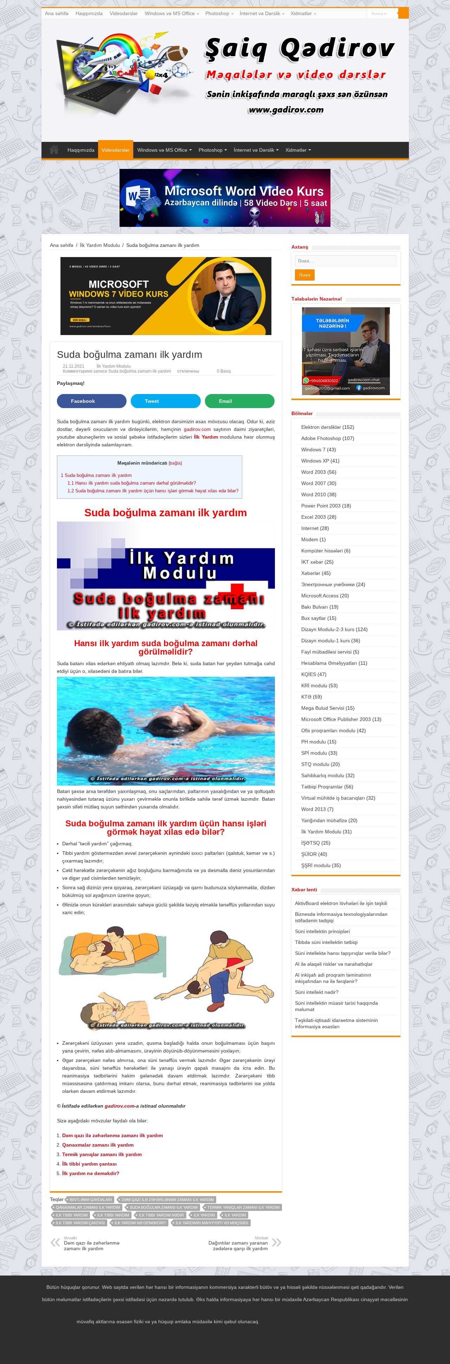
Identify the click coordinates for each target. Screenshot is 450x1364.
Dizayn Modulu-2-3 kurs (327, 629)
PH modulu (313, 742)
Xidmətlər (301, 13)
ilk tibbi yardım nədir (161, 1215)
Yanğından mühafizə (324, 820)
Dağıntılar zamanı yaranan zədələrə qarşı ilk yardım (238, 1243)
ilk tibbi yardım (113, 1215)
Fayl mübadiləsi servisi (326, 652)
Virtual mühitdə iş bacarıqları (333, 798)
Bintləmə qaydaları (91, 1200)
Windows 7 (313, 449)
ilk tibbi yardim (72, 1215)
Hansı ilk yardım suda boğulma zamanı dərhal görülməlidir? (132, 483)
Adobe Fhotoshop (321, 438)
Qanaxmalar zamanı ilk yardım (98, 1145)
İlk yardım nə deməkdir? (91, 1173)
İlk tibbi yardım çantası (89, 1164)
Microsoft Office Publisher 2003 (336, 719)
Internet (310, 528)
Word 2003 (313, 472)
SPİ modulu (314, 753)
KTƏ (306, 697)
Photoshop (217, 13)
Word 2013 (313, 809)
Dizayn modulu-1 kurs (325, 640)
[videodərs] (225, 80)
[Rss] (335, 13)
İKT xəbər (312, 562)
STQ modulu (315, 764)
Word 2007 (313, 483)
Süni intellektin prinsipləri (322, 931)
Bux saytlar (313, 618)
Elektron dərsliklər (321, 427)
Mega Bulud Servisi (322, 708)
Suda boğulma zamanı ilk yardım (96, 475)
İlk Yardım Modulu (100, 245)
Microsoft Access (320, 595)
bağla (175, 463)
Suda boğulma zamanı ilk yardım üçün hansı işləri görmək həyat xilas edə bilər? (153, 490)
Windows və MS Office (170, 13)
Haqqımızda (89, 13)
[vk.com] (361, 13)
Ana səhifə (57, 13)
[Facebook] (341, 13)
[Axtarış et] (403, 13)
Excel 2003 (313, 517)
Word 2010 (313, 494)
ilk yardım (235, 1215)
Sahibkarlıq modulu (322, 775)
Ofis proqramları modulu (328, 730)
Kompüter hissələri (322, 550)
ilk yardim (204, 1215)
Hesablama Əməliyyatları (329, 663)
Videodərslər (124, 13)
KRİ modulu (314, 685)
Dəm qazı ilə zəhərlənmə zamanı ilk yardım (112, 1135)
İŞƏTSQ (310, 843)
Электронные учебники (328, 584)
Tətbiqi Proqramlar (322, 786)
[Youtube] (355, 13)
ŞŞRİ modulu (315, 865)
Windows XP (315, 461)
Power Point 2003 (321, 506)
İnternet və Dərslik (260, 13)
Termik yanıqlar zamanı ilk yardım (102, 1154)
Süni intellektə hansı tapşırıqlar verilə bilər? (343, 953)
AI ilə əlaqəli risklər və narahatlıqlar (334, 964)
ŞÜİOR (309, 854)
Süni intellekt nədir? (317, 992)
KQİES (308, 674)
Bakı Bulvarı (314, 607)
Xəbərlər (310, 573)
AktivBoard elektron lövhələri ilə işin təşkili (341, 903)
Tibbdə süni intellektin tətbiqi (326, 942)
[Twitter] (348, 13)
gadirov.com (197, 429)
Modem (309, 539)
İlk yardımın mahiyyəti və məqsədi (212, 1223)
